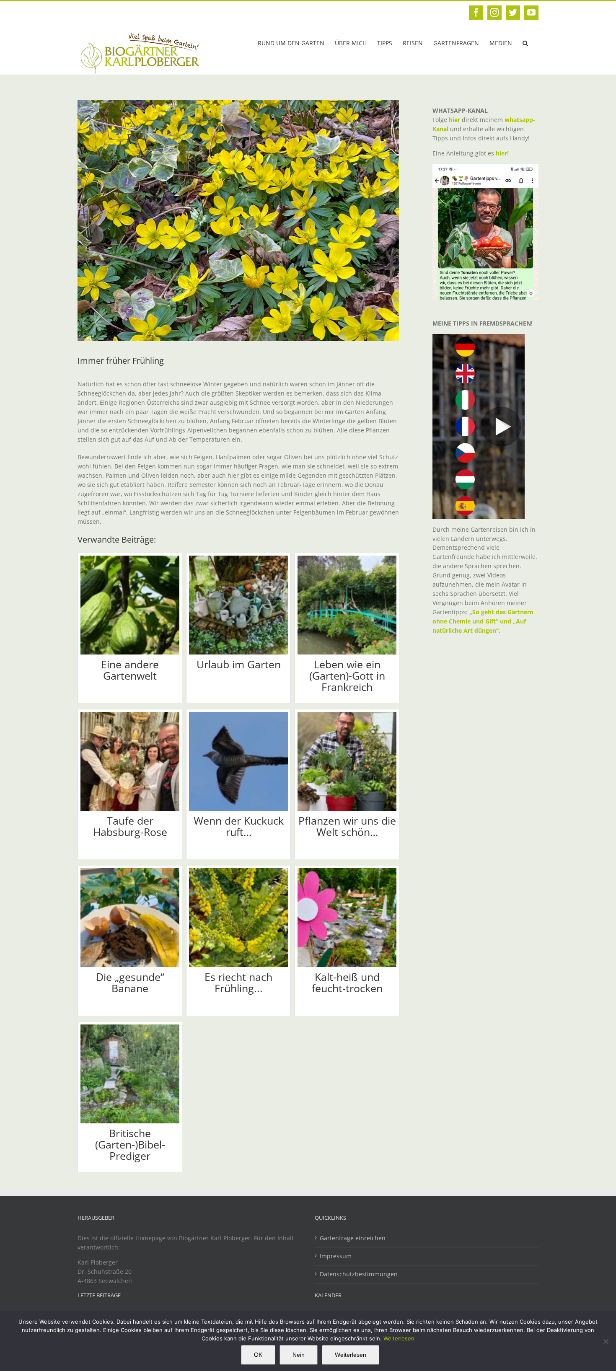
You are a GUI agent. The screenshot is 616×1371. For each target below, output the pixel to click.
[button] (525, 42)
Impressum (336, 1256)
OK (258, 1354)
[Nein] (605, 1341)
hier (454, 120)
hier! (503, 153)
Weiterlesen (398, 1338)
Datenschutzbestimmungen (359, 1274)
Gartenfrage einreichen (353, 1238)
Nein (298, 1354)
